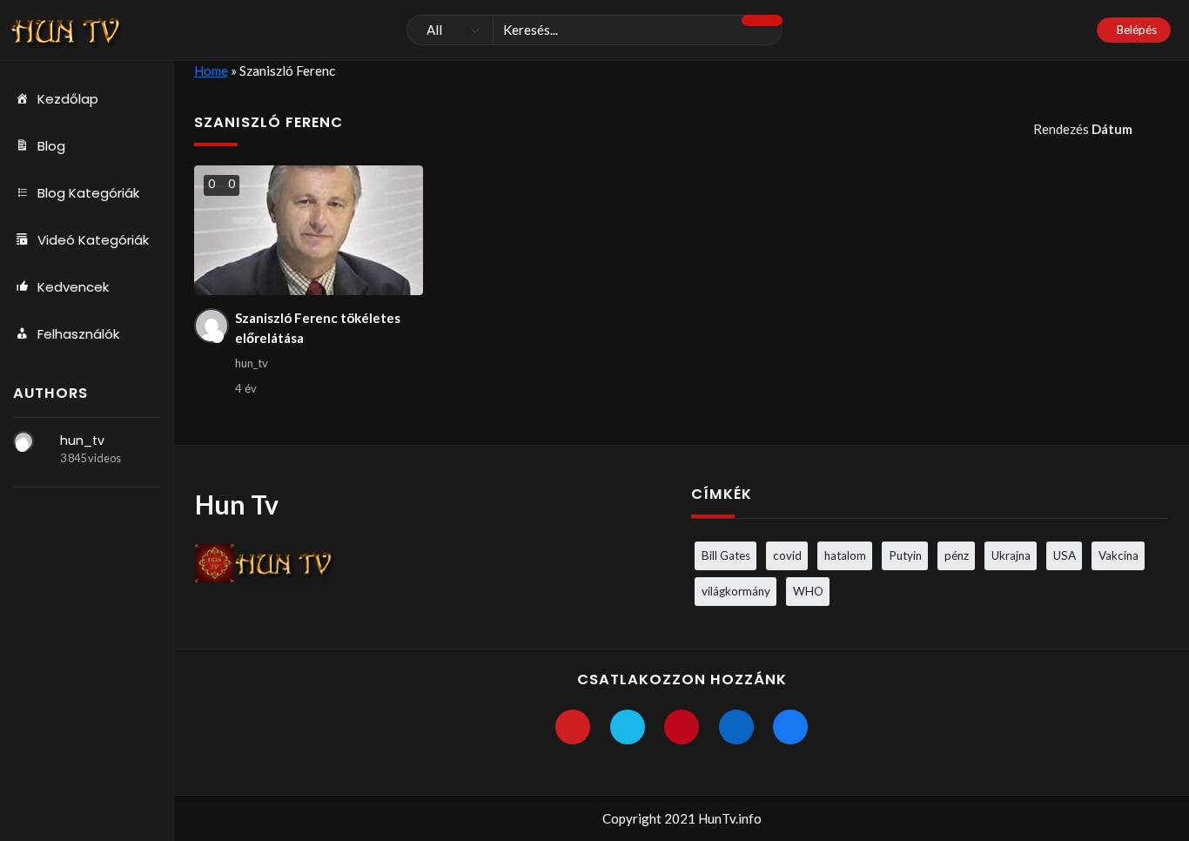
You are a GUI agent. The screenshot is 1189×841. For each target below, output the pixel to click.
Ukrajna (1011, 555)
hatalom (845, 555)
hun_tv (82, 440)
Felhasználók (78, 334)
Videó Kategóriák (93, 240)
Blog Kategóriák (88, 193)
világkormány (736, 591)
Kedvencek (73, 287)
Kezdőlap (67, 99)
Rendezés (1082, 129)
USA (1064, 555)
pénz (956, 555)
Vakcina (1118, 555)
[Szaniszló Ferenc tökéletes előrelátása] (308, 230)
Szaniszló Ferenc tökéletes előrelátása (317, 328)
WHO (808, 591)
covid (787, 555)
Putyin (905, 555)
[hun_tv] (23, 441)
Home (211, 70)
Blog (51, 146)
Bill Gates (726, 555)
